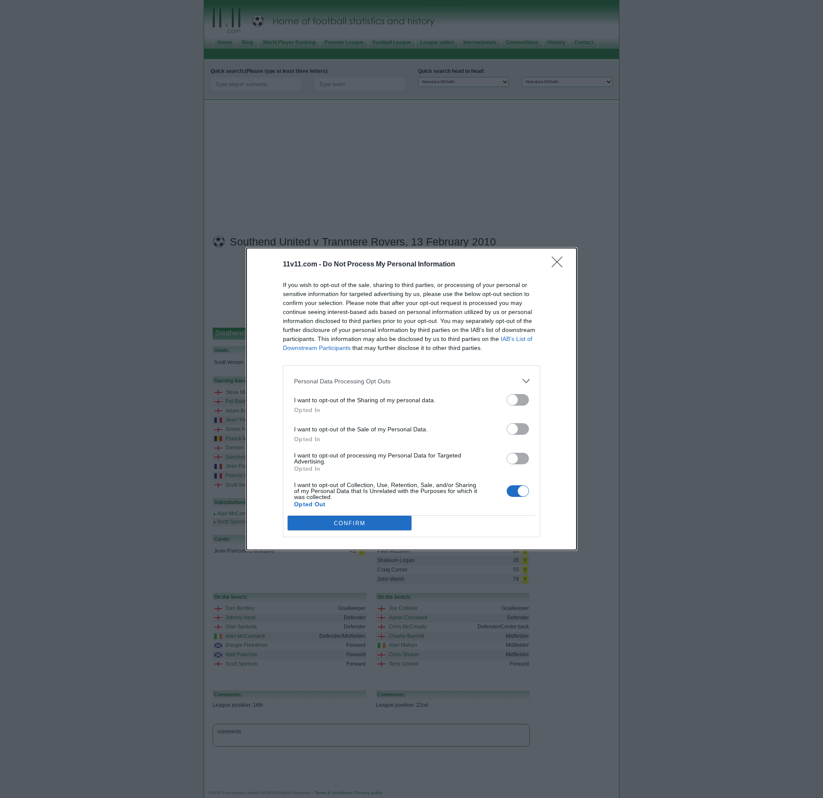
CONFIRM (350, 523)
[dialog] (411, 399)
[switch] (518, 400)
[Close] (560, 265)
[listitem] (411, 381)
